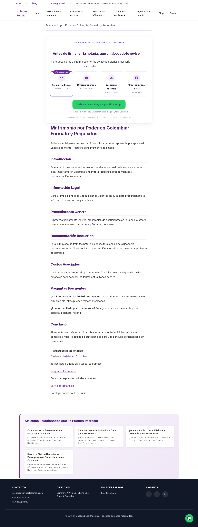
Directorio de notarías (54, 13)
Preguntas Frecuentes (63, 371)
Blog (34, 3)
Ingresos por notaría (143, 13)
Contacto (174, 13)
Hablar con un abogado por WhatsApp (99, 104)
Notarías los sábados (99, 13)
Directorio (111, 493)
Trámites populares (119, 13)
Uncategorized (57, 3)
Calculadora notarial (76, 13)
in (165, 494)
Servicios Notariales (62, 385)
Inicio (18, 3)
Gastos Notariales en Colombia (69, 356)
